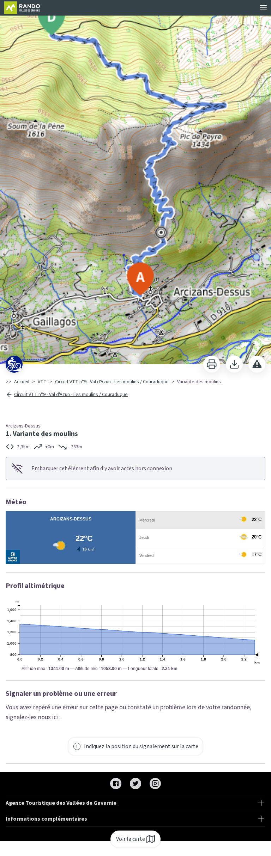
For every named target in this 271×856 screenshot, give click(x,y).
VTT (42, 381)
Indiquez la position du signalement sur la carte (141, 746)
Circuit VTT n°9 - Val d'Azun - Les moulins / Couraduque (112, 381)
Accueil (21, 381)
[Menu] (263, 8)
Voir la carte (130, 839)
